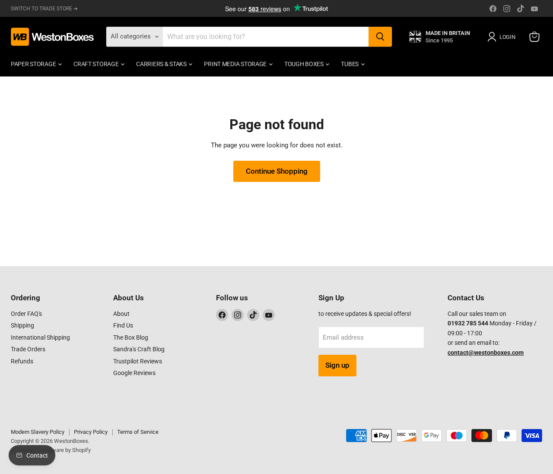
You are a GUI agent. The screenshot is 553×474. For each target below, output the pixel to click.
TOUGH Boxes (304, 63)
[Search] (380, 37)
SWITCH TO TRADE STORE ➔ (44, 9)
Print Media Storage (235, 63)
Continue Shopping (277, 171)
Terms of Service (138, 432)
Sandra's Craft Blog (139, 349)
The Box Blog (130, 337)
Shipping (22, 325)
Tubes (350, 63)
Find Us (123, 325)
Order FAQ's (26, 313)
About (121, 313)
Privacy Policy (91, 432)
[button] (502, 37)
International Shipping (40, 337)
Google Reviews (134, 372)
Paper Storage (34, 63)
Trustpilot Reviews (137, 361)
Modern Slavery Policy (37, 432)
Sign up (337, 365)
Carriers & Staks (162, 63)
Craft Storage (96, 63)
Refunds (22, 361)
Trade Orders (28, 349)
